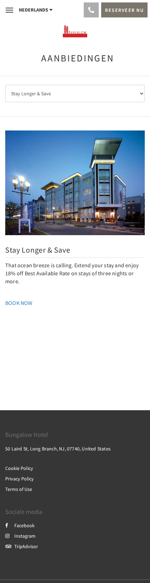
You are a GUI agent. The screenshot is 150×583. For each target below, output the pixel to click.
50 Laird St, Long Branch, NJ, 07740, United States (58, 449)
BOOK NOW (19, 302)
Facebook (24, 525)
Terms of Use (18, 489)
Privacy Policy (19, 479)
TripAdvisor (26, 546)
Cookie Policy (19, 468)
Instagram (25, 536)
